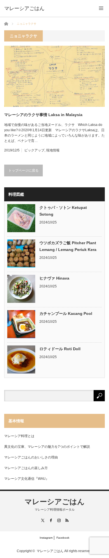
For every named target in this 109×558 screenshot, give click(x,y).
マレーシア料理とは (19, 436)
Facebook (62, 537)
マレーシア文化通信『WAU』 (26, 479)
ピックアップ (34, 150)
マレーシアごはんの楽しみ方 (26, 468)
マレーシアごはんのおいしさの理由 (31, 457)
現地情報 (53, 150)
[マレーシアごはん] (24, 8)
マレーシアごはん (55, 501)
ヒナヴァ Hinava (54, 278)
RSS (66, 520)
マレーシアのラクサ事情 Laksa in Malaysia (43, 114)
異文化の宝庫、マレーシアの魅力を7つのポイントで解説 (47, 447)
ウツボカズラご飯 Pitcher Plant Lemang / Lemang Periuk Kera (67, 246)
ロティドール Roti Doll (59, 349)
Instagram (46, 537)
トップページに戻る (23, 170)
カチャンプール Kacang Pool (65, 313)
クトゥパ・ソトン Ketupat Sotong (63, 210)
